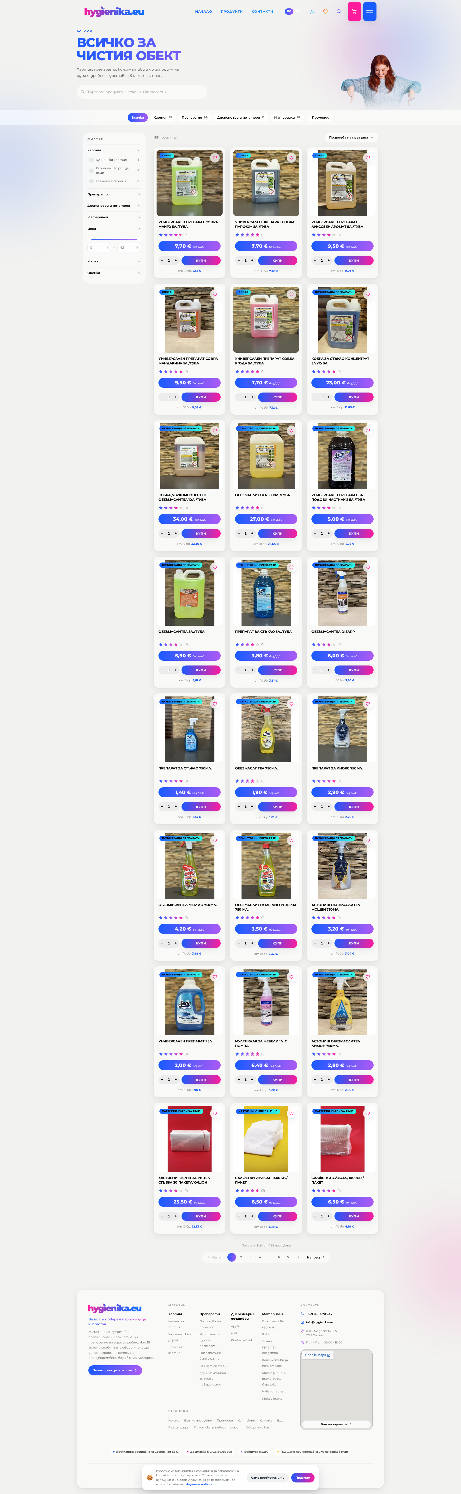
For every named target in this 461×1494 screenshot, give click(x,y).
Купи (201, 260)
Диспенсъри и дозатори (241, 117)
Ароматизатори (213, 1365)
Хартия (163, 117)
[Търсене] (339, 11)
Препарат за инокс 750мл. (337, 768)
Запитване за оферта (112, 1370)
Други (235, 1326)
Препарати (195, 117)
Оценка (93, 273)
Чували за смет (274, 1391)
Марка (92, 261)
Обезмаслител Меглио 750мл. (187, 904)
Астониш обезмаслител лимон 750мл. (335, 1043)
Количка (266, 1420)
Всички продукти (198, 1420)
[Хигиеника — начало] (122, 1308)
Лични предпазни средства (270, 1347)
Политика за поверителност (218, 1427)
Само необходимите (268, 1477)
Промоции (320, 117)
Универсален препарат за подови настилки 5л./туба (338, 497)
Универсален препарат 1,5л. (185, 1041)
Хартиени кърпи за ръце (181, 1111)
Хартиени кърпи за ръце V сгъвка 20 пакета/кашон (184, 1180)
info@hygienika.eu (319, 1322)
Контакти (246, 1420)
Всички (138, 117)
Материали (287, 117)
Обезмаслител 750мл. (256, 768)
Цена (91, 228)
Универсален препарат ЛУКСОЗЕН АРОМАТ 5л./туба (337, 224)
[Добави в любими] (215, 158)
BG (289, 11)
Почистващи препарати (334, 292)
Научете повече (199, 1484)
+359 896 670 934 (319, 1314)
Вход (281, 1420)
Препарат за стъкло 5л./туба (263, 631)
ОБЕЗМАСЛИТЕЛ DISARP (333, 631)
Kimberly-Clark (242, 1340)
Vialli (234, 1333)
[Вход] (312, 11)
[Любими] (325, 11)
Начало (173, 1420)
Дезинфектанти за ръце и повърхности (213, 1378)
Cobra (167, 155)
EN (298, 11)
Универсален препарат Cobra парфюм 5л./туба (265, 224)
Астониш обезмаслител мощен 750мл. (335, 906)
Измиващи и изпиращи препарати (209, 1340)
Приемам (303, 1477)
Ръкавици (269, 1334)
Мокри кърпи (272, 1398)
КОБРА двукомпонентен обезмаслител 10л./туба (182, 497)
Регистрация (178, 1427)
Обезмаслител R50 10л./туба (262, 495)
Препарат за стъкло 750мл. (185, 768)
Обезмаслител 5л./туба (181, 631)
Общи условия (257, 1427)
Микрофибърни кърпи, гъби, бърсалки (274, 1378)
